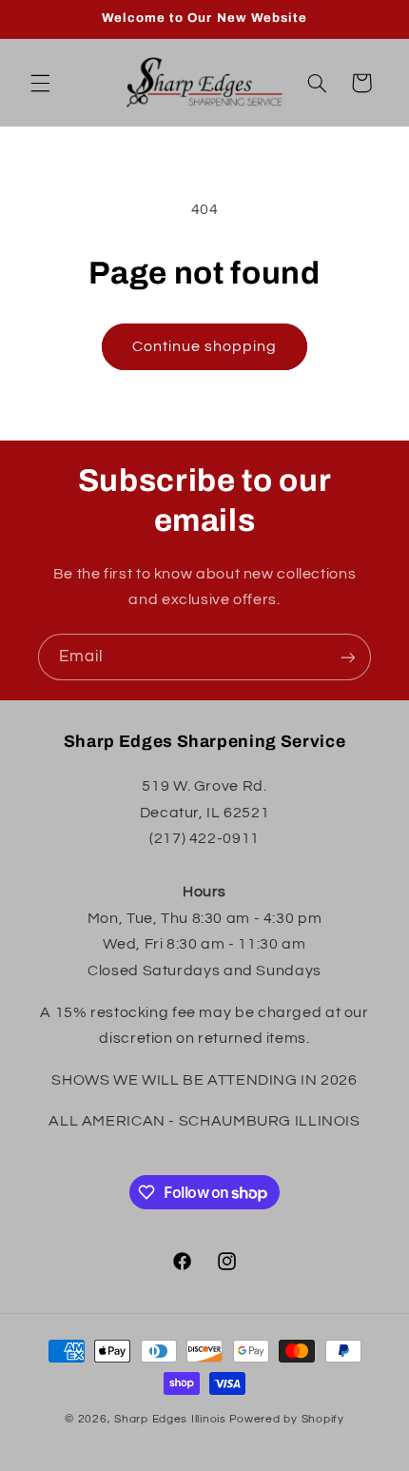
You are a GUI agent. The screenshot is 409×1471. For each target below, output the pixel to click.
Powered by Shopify (286, 1419)
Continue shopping (205, 346)
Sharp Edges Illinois (170, 1419)
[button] (40, 83)
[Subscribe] (348, 657)
